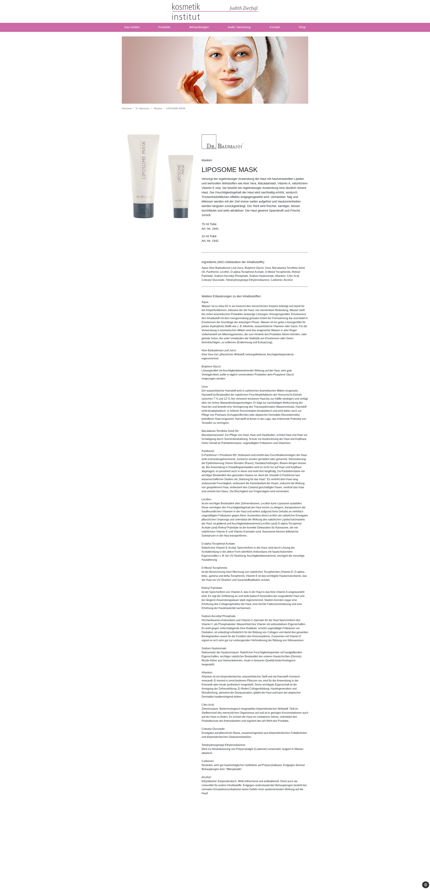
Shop (302, 27)
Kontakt (275, 27)
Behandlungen (199, 27)
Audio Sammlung (239, 27)
